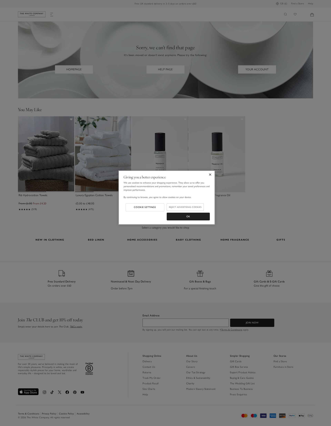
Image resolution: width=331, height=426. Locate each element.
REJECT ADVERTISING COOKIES (185, 207)
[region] (166, 197)
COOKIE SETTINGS (145, 207)
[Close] (210, 174)
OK (188, 216)
